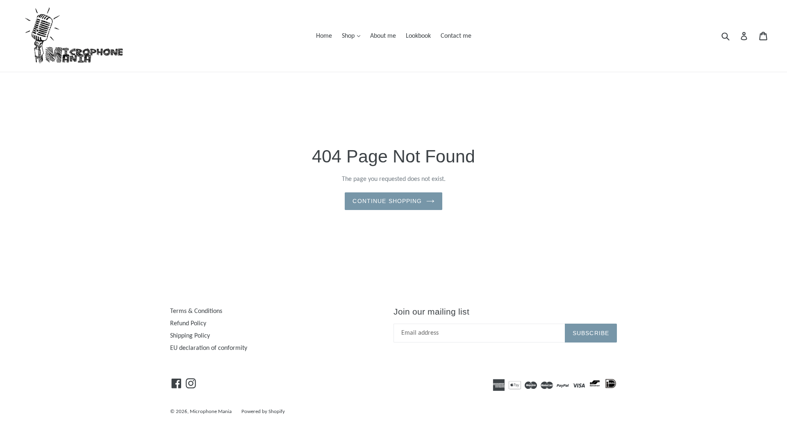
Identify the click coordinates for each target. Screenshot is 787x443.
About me (383, 36)
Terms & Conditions (196, 311)
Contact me (456, 36)
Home (324, 36)
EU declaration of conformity (208, 348)
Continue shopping (387, 201)
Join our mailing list (431, 311)
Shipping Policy (190, 336)
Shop (353, 35)
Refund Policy (188, 323)
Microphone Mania (211, 411)
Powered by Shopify (263, 411)
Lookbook (418, 36)
